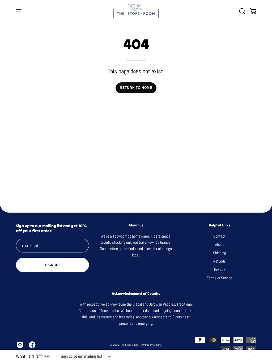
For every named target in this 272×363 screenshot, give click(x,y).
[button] (241, 11)
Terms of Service (219, 277)
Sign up (52, 265)
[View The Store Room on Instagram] (20, 345)
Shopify (157, 345)
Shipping (219, 252)
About (219, 244)
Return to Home (136, 88)
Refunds (219, 261)
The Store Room (129, 345)
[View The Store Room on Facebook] (32, 345)
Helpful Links (219, 225)
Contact (220, 236)
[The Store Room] (136, 11)
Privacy (219, 269)
